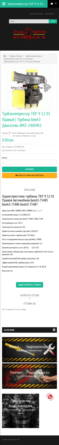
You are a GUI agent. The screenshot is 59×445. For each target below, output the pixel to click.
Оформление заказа (36, 14)
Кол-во (4, 158)
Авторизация (49, 14)
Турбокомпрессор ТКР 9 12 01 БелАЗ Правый (22, 61)
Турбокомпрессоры (33, 56)
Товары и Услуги (15, 56)
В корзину (29, 169)
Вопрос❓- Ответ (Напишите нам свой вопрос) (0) (22, 133)
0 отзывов (17, 135)
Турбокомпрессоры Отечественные (18, 58)
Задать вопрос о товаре (29, 284)
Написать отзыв (29, 135)
